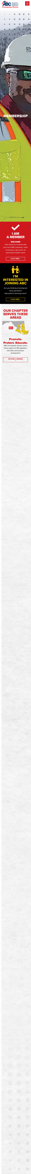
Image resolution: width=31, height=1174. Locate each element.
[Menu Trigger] (27, 3)
